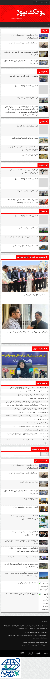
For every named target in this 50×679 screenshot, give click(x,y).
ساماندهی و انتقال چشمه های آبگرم (36, 295)
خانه (45, 653)
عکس (38, 653)
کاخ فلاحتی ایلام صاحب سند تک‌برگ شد (22, 557)
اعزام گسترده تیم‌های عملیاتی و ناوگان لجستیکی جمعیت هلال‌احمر (23, 550)
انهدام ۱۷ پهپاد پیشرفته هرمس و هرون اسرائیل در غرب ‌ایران (23, 171)
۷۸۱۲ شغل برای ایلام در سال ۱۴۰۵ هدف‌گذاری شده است (26, 415)
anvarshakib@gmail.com (38, 633)
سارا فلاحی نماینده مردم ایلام (35, 430)
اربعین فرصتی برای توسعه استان (25, 507)
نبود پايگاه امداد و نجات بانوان (26, 85)
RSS (22, 653)
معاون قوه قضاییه (40, 419)
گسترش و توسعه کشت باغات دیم (34, 423)
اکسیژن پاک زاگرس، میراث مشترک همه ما (22, 593)
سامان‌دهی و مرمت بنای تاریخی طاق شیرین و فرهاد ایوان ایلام (21, 565)
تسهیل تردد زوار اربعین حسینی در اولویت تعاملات (28, 426)
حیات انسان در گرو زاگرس (28, 582)
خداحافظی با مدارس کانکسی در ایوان (23, 43)
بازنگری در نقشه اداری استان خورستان (23, 76)
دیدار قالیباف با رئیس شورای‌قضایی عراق (32, 394)
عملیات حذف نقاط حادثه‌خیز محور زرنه (32, 412)
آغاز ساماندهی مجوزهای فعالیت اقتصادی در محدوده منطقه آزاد (27, 441)
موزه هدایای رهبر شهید (38, 398)
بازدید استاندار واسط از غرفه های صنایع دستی (30, 408)
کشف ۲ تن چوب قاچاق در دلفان (25, 245)
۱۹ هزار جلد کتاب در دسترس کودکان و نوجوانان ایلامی (23, 36)
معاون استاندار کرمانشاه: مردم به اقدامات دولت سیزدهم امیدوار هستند (22, 201)
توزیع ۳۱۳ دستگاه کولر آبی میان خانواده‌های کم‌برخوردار (21, 62)
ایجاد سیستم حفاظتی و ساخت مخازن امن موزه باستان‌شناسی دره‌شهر (21, 574)
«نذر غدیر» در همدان (29, 154)
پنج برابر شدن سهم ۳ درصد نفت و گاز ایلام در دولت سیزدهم (28, 332)
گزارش (30, 653)
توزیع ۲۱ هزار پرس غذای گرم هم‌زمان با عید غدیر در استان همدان (21, 148)
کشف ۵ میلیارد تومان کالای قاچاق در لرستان (21, 236)
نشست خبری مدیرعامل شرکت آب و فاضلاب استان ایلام (21, 53)
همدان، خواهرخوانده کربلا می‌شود (25, 138)
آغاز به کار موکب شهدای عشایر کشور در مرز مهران (21, 542)
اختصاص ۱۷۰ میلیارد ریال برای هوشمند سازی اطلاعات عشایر (23, 517)
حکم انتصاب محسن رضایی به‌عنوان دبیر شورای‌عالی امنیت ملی (27, 435)
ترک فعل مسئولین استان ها (27, 97)
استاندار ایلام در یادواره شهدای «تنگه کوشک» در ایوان (24, 533)
